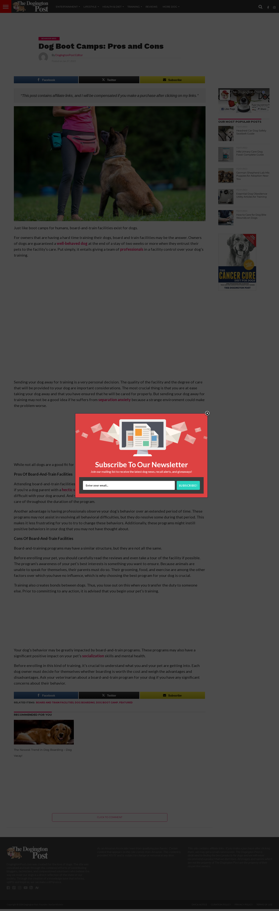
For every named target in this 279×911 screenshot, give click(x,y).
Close (207, 413)
